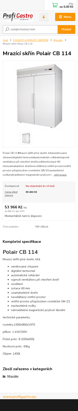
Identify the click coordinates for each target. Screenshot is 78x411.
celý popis (60, 174)
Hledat (66, 29)
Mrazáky (58, 40)
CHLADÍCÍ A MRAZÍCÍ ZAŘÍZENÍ (30, 40)
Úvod (5, 40)
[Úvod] (18, 17)
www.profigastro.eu (19, 396)
